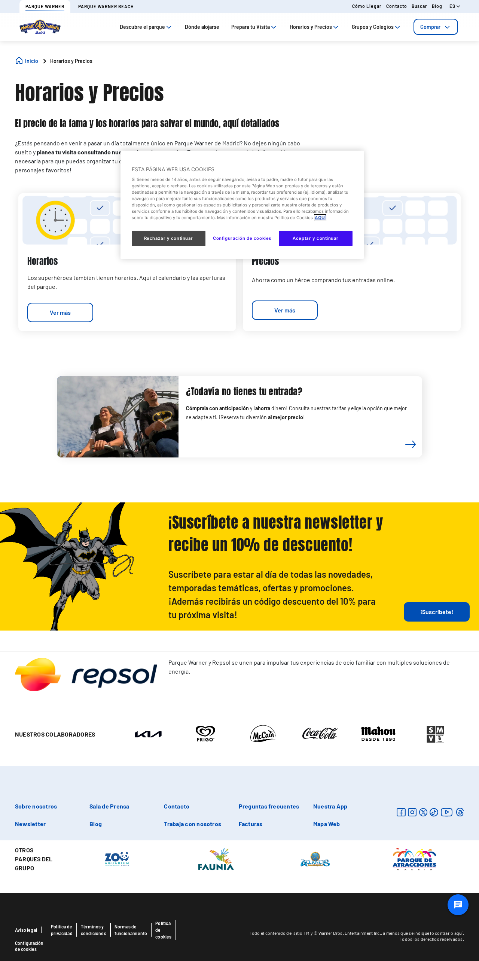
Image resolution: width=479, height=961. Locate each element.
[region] (242, 204)
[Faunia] (216, 858)
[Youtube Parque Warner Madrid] (447, 812)
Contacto (396, 6)
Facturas (251, 823)
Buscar (419, 6)
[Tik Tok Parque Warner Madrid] (434, 812)
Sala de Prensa (109, 806)
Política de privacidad (62, 930)
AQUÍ (320, 217)
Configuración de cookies (29, 946)
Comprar (430, 27)
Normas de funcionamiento (131, 930)
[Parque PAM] (414, 858)
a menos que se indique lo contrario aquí (423, 933)
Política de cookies (163, 930)
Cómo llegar (367, 6)
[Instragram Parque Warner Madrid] (412, 812)
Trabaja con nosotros (192, 823)
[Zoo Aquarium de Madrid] (116, 858)
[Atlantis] (315, 858)
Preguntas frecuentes (269, 806)
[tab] (436, 27)
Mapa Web (326, 823)
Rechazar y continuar (168, 238)
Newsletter (30, 823)
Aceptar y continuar (316, 238)
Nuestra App (330, 806)
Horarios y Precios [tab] (311, 27)
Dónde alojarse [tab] (202, 27)
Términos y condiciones (93, 930)
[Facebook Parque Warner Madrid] (401, 812)
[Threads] (459, 812)
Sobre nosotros (36, 806)
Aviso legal (26, 930)
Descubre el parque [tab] (142, 27)
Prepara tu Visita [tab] (250, 27)
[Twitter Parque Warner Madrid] (423, 812)
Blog (437, 6)
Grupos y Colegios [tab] (373, 27)
